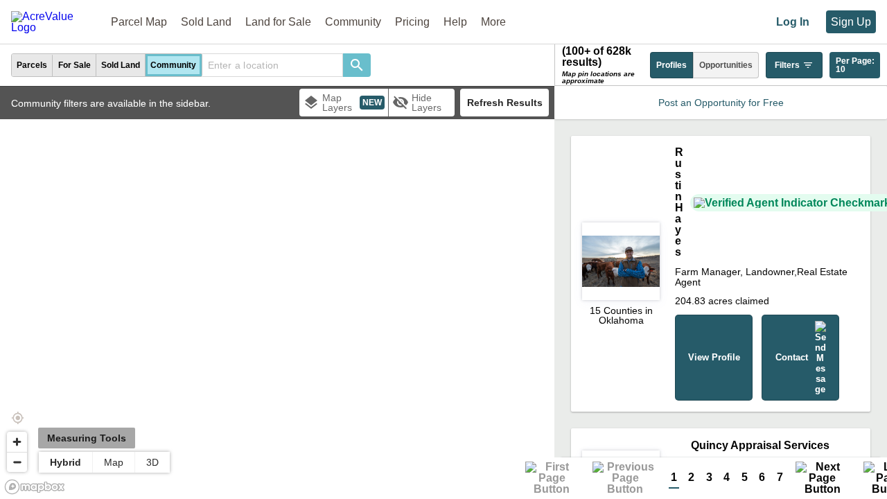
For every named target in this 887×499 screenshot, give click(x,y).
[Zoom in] (17, 442)
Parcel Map (139, 22)
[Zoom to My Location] (17, 418)
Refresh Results (505, 102)
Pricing (412, 22)
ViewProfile (714, 357)
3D (152, 462)
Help (455, 22)
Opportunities (726, 65)
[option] (32, 65)
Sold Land (206, 22)
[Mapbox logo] (34, 487)
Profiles (671, 65)
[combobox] (272, 65)
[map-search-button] (357, 65)
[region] (277, 292)
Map (113, 462)
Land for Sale (278, 22)
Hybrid (65, 462)
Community (353, 22)
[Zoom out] (17, 462)
